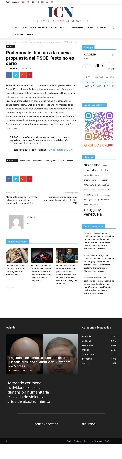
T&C (107, 441)
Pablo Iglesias (51, 161)
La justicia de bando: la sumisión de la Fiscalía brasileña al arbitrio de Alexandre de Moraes (40, 362)
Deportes (18, 35)
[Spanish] (52, 2)
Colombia (103, 170)
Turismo (90, 27)
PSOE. (96, 205)
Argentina (92, 164)
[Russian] (47, 2)
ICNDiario (14, 68)
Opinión (29, 35)
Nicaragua (107, 195)
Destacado (87, 345)
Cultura (53, 27)
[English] (28, 2)
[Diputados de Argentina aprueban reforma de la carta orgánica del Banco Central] (17, 255)
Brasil (87, 170)
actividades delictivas (26, 387)
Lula (109, 190)
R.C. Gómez (14, 370)
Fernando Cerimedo (25, 382)
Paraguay (92, 200)
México (98, 195)
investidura (38, 161)
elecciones (90, 185)
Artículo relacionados (18, 242)
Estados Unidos (90, 190)
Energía (64, 27)
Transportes (76, 27)
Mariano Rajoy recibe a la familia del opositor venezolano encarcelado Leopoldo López (21, 200)
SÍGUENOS (89, 424)
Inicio (17, 27)
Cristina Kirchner (91, 179)
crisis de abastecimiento (29, 401)
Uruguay (92, 209)
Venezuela (93, 214)
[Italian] (37, 2)
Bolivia (105, 165)
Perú (86, 205)
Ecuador (104, 180)
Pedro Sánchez (67, 161)
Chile (94, 170)
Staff (7, 2)
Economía (101, 27)
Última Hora (88, 354)
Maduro (88, 194)
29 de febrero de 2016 (61, 149)
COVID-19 (98, 175)
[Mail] (29, 223)
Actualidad (28, 27)
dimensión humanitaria (28, 392)
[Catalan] (23, 2)
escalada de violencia (26, 396)
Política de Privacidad (93, 441)
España (103, 184)
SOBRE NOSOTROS (46, 424)
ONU (85, 200)
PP (91, 205)
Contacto (15, 2)
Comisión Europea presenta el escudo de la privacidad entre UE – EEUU (61, 200)
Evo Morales (102, 190)
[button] (112, 27)
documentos (25, 161)
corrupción (88, 175)
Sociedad (42, 27)
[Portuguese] (42, 2)
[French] (33, 2)
